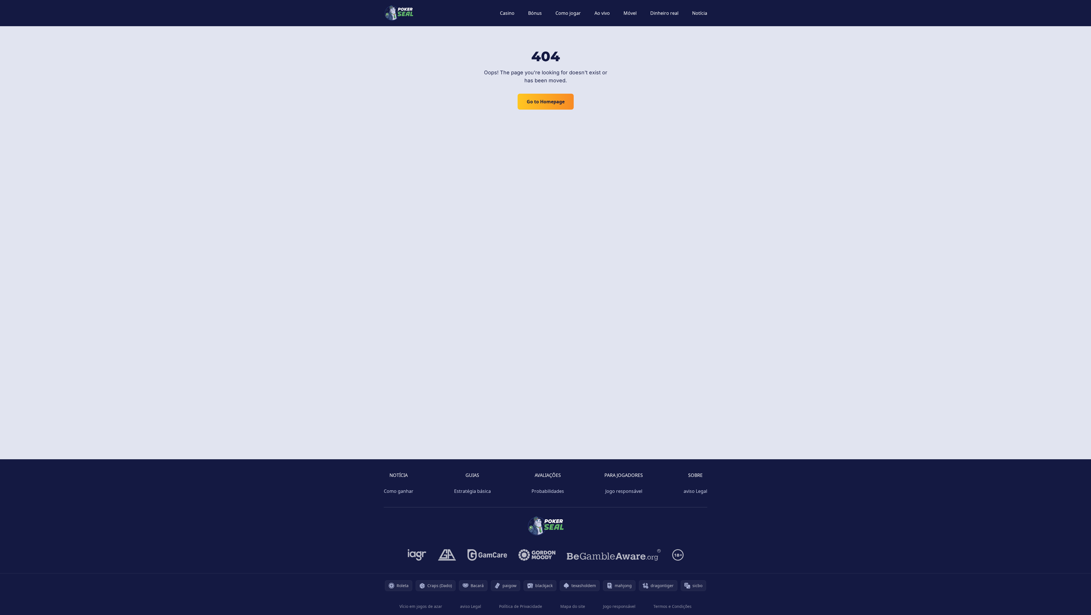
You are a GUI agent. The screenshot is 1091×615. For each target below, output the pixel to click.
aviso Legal (695, 491)
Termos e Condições (672, 606)
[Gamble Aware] (614, 555)
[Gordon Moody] (536, 555)
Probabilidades (548, 491)
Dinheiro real (664, 13)
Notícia (699, 13)
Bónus (535, 13)
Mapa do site (572, 606)
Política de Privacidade (520, 606)
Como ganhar (398, 491)
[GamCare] (487, 555)
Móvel (630, 13)
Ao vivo (602, 13)
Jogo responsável (623, 491)
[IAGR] (417, 555)
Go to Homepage (546, 102)
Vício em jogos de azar (420, 606)
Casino (507, 13)
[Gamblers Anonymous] (447, 555)
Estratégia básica (472, 491)
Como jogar (568, 13)
